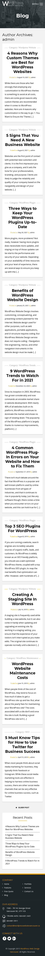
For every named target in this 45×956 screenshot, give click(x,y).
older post (23, 807)
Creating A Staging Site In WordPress (22, 599)
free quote (8, 891)
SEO (27, 732)
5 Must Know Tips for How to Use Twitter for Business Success (22, 744)
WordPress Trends (27, 365)
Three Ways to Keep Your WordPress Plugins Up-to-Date (22, 217)
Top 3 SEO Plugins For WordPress (22, 528)
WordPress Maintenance (27, 658)
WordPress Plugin (27, 202)
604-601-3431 (25, 916)
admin (8, 39)
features (7, 887)
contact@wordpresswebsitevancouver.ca (23, 925)
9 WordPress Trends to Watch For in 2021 (22, 376)
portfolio (28, 884)
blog (6, 895)
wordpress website (27, 47)
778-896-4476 (12, 916)
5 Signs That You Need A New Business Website (22, 140)
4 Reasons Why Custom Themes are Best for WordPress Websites (22, 62)
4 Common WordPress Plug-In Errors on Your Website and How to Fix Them (22, 456)
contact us (28, 891)
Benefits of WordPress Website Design (22, 295)
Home (6, 884)
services (27, 887)
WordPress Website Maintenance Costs (22, 671)
